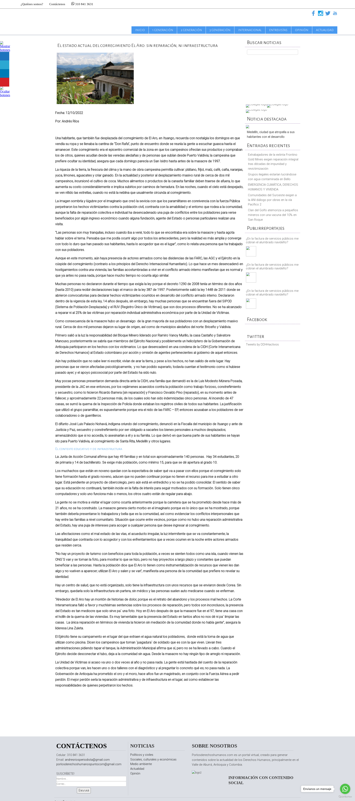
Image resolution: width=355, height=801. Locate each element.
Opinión (301, 30)
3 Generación (220, 30)
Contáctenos (57, 4)
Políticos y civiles (141, 755)
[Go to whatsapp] (345, 789)
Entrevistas (278, 30)
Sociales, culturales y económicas (153, 759)
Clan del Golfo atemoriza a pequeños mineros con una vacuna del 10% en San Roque (273, 214)
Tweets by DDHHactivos (262, 344)
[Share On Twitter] (4, 64)
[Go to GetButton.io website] (345, 796)
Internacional (250, 30)
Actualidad (325, 30)
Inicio (140, 30)
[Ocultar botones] (5, 95)
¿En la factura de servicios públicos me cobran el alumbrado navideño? (272, 240)
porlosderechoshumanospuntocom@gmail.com (88, 764)
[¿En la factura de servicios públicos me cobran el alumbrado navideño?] (251, 251)
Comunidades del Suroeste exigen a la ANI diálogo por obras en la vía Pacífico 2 (272, 199)
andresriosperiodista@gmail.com (87, 760)
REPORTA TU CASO (272, 78)
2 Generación (191, 30)
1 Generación (162, 30)
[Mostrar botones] (5, 50)
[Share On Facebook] (4, 56)
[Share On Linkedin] (4, 73)
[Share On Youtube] (4, 82)
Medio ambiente (141, 764)
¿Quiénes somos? (32, 4)
